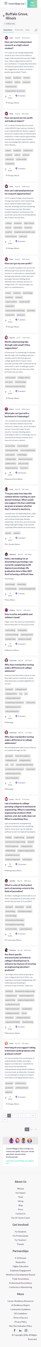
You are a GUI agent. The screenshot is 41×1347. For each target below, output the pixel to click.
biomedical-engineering (25, 991)
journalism (19, 907)
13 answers (22, 864)
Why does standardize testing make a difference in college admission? (19, 667)
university (18, 228)
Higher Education (20, 1266)
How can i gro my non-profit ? (18, 263)
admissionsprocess (13, 707)
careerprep (27, 859)
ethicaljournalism (25, 911)
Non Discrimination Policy (20, 1326)
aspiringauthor (27, 635)
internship (21, 584)
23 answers (22, 473)
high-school (29, 223)
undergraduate (22, 1088)
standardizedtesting (24, 765)
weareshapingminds (27, 589)
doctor (8, 228)
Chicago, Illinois (13, 103)
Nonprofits (21, 1262)
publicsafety (11, 463)
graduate (9, 1088)
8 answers (22, 96)
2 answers (22, 644)
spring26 (9, 689)
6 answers (22, 241)
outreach (23, 236)
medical (26, 155)
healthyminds (11, 589)
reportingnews (26, 929)
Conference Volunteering (20, 1287)
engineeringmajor (13, 859)
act (26, 694)
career (8, 78)
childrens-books (24, 639)
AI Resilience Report (20, 1305)
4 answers (22, 391)
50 (36, 1129)
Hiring (20, 1201)
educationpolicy (12, 711)
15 (27, 1129)
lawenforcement (25, 459)
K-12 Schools (20, 1258)
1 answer (21, 593)
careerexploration (27, 450)
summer (17, 533)
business (17, 293)
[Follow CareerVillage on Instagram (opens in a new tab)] (26, 1330)
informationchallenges (15, 920)
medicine (17, 78)
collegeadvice (11, 694)
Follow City (9, 24)
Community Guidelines (20, 1309)
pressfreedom (11, 929)
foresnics (24, 468)
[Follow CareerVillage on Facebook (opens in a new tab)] (14, 1330)
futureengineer (12, 846)
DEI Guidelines (20, 1313)
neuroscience (11, 86)
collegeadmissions (13, 698)
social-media (21, 159)
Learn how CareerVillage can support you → (20, 1162)
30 (31, 1129)
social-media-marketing (15, 310)
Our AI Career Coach (20, 1217)
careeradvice (22, 446)
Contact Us (21, 1213)
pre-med (9, 382)
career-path (10, 377)
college (9, 223)
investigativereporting (15, 924)
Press (20, 1209)
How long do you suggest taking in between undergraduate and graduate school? (20, 1050)
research (26, 82)
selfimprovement (12, 1013)
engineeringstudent (26, 851)
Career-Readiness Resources (21, 1301)
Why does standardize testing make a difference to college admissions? (19, 740)
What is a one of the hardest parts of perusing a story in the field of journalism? (19, 888)
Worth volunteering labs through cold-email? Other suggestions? (17, 345)
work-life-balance (22, 756)
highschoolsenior (12, 1009)
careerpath (10, 455)
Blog (20, 1205)
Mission (20, 1188)
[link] (20, 71)
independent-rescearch (15, 91)
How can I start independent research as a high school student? (18, 45)
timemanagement (26, 996)
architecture (20, 1083)
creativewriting (12, 635)
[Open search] (25, 3)
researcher (10, 315)
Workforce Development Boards (20, 1274)
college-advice (24, 377)
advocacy (21, 315)
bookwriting (10, 639)
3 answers (22, 538)
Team (20, 1197)
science (27, 78)
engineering (19, 837)
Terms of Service (20, 1317)
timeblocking (27, 1022)
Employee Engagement (20, 1270)
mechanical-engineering (15, 842)
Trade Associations (20, 1279)
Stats (27, 30)
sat (20, 694)
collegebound (20, 689)
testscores (30, 702)
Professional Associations (20, 1283)
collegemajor (11, 459)
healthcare (28, 150)
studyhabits (27, 1009)
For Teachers (20, 1240)
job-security (23, 463)
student (9, 82)
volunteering (20, 382)
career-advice (11, 302)
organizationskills (13, 1022)
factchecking (11, 916)
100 (32, 1116)
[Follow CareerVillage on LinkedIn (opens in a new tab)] (20, 1330)
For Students (20, 1231)
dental (8, 533)
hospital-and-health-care (24, 232)
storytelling (10, 630)
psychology (27, 293)
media (28, 907)
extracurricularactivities (15, 386)
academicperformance (15, 702)
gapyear (9, 1092)
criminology (22, 455)
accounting (10, 446)
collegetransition (23, 1018)
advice (17, 82)
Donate (20, 1244)
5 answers (22, 169)
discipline (9, 1018)
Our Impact (20, 1192)
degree (31, 842)
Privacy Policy (20, 1322)
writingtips (22, 630)
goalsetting (10, 1000)
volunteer (10, 159)
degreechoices (12, 468)
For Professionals (20, 1235)
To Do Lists (18, 30)
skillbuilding (10, 851)
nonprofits (10, 164)
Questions (7, 30)
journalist (31, 310)
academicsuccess (12, 855)
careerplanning (12, 450)
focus (24, 1013)
